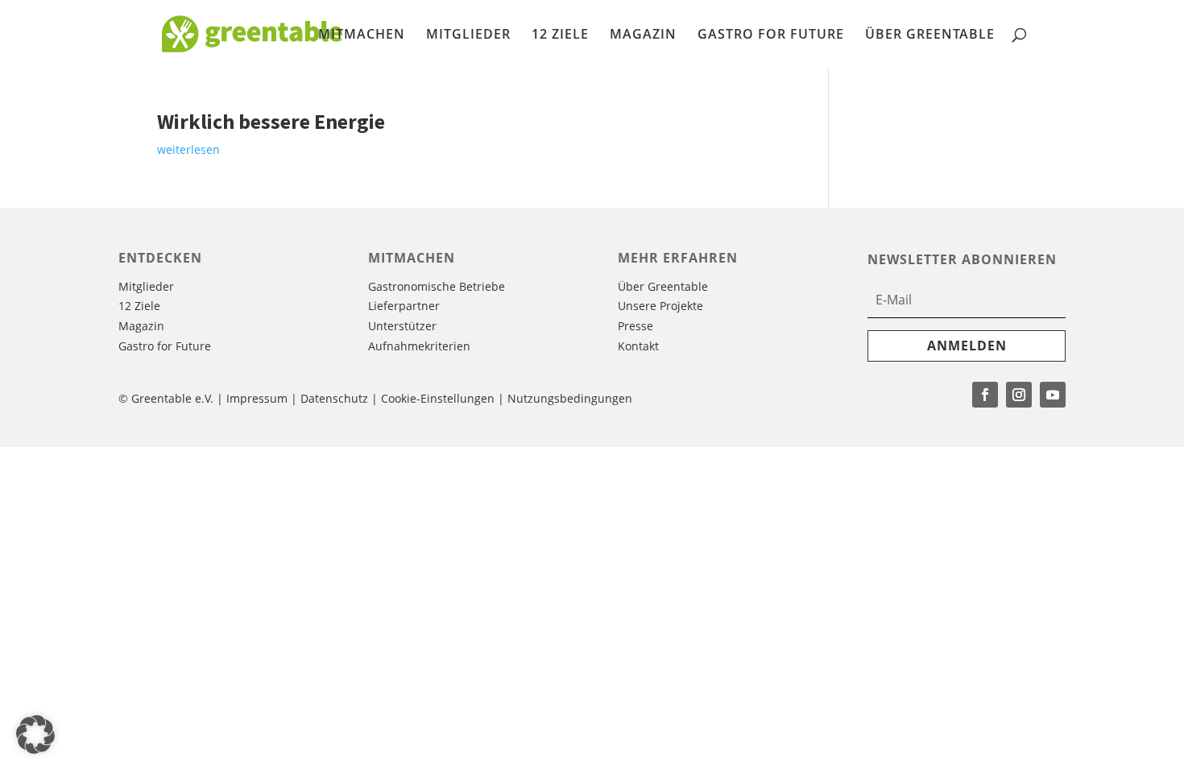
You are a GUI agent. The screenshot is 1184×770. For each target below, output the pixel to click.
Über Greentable (930, 35)
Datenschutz (334, 398)
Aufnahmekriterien (419, 346)
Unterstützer (402, 325)
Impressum (257, 398)
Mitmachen (361, 35)
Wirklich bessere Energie (271, 121)
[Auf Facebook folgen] (985, 395)
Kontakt (638, 346)
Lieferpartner (404, 305)
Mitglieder (468, 35)
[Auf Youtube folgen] (1053, 395)
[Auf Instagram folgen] (1019, 395)
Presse (635, 325)
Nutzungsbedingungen (569, 398)
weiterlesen (188, 149)
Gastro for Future (771, 35)
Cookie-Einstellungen (439, 398)
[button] (35, 734)
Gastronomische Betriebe (436, 286)
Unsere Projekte (660, 305)
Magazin (643, 35)
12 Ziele (560, 35)
